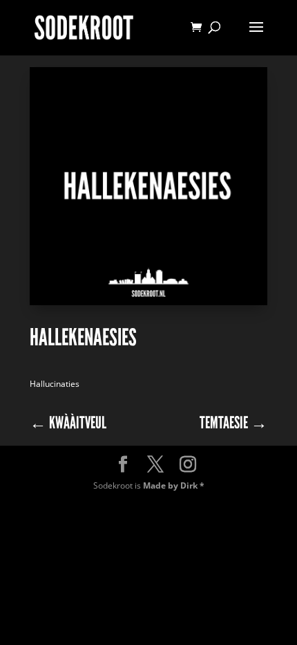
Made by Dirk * (173, 485)
